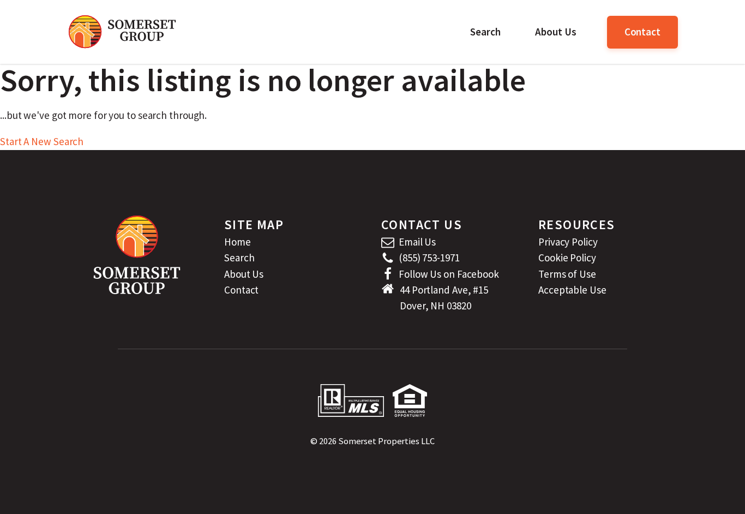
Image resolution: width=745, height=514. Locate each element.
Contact (642, 31)
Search (485, 31)
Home (237, 241)
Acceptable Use (572, 289)
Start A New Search (41, 141)
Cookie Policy (567, 257)
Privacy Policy (568, 241)
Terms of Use (567, 273)
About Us (555, 31)
